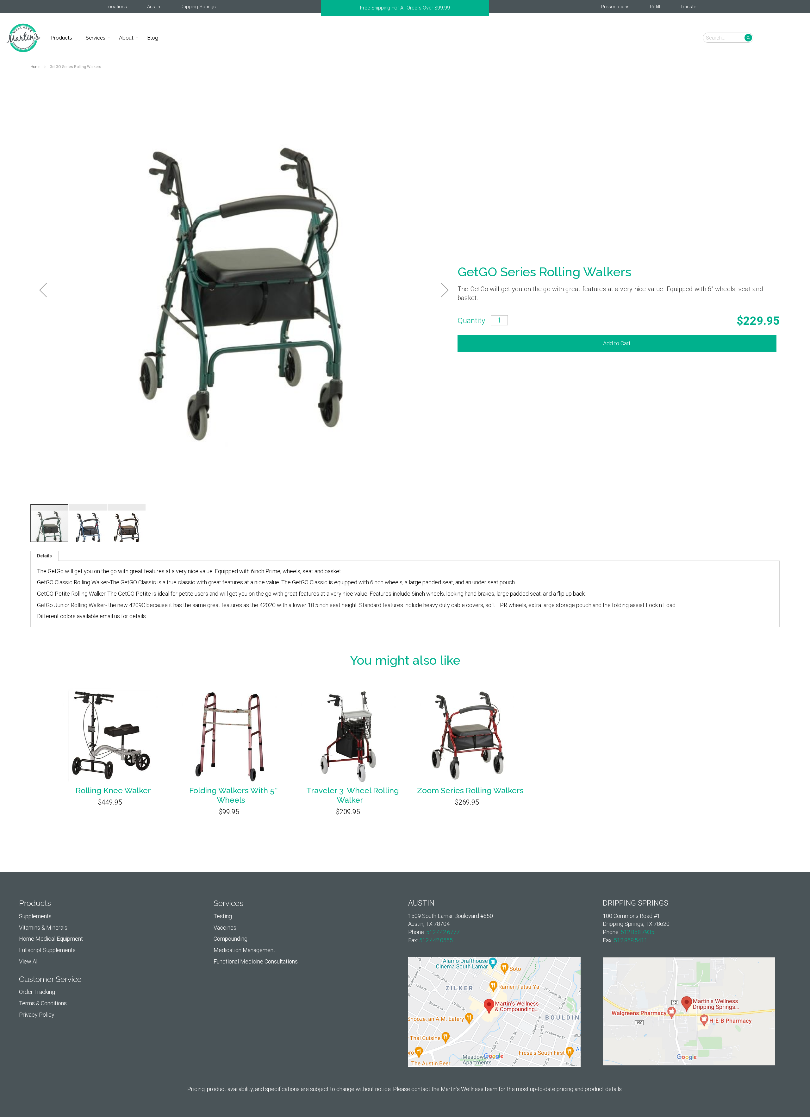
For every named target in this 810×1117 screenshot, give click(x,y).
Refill (655, 6)
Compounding (230, 938)
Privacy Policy (36, 1014)
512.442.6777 (443, 932)
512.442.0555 (436, 940)
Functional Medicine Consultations (256, 961)
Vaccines (225, 927)
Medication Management (244, 950)
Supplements (35, 916)
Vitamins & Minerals (43, 927)
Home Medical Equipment (51, 938)
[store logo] (23, 38)
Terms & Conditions (43, 1003)
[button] (795, 37)
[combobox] (728, 38)
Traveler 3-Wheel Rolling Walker (352, 795)
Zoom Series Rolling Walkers (470, 790)
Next (486, 8)
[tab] (44, 556)
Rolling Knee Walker (113, 790)
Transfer (689, 6)
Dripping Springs (198, 6)
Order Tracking (37, 991)
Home (35, 67)
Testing (223, 916)
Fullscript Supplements (47, 950)
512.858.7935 (637, 932)
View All (29, 961)
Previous (324, 8)
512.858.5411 (630, 940)
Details (44, 555)
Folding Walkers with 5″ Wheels (233, 795)
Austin (153, 6)
